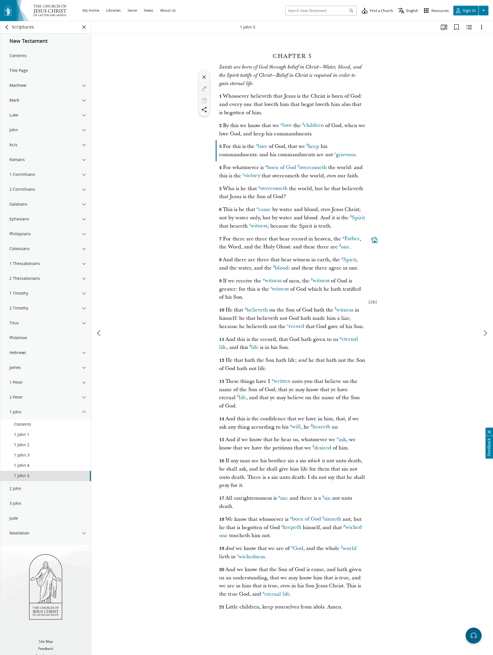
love (287, 125)
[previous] (99, 333)
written (282, 381)
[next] (485, 333)
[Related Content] (469, 27)
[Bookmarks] (456, 27)
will (296, 427)
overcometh (313, 167)
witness (258, 226)
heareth (321, 427)
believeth (257, 310)
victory (252, 175)
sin (283, 498)
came (264, 209)
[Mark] (204, 88)
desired (322, 447)
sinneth (332, 519)
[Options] (481, 27)
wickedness (252, 556)
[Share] (204, 109)
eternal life (277, 594)
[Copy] (204, 100)
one (345, 246)
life (254, 347)
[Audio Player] (474, 636)
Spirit (358, 217)
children (314, 125)
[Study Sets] (444, 27)
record (296, 326)
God (298, 548)
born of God (281, 167)
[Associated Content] (374, 239)
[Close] (204, 77)
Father (352, 238)
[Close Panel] (84, 27)
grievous (345, 154)
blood (281, 268)
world (350, 548)
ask (342, 439)
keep (313, 146)
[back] (7, 27)
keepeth (292, 527)
